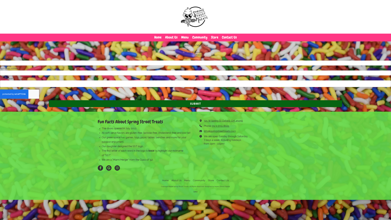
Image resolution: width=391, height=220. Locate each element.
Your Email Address (9, 68)
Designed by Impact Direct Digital (217, 186)
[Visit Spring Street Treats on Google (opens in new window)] (108, 168)
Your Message (6, 78)
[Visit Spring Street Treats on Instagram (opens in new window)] (117, 168)
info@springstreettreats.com (220, 131)
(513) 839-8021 (220, 126)
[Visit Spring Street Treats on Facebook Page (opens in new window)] (100, 168)
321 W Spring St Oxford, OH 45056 (223, 120)
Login (196, 191)
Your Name (5, 58)
